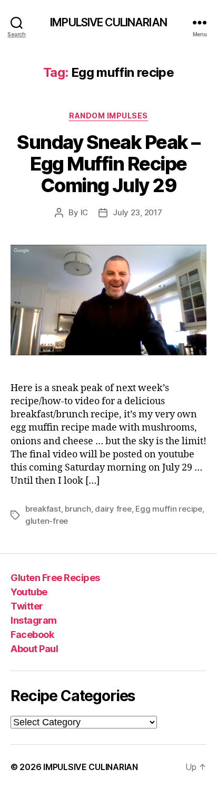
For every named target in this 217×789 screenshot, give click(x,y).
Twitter (27, 606)
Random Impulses (108, 115)
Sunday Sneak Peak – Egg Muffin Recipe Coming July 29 (108, 164)
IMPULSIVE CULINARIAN (108, 22)
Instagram (34, 620)
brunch (78, 509)
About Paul (34, 648)
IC (84, 212)
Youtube (29, 591)
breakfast (43, 509)
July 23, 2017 (137, 212)
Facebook (32, 634)
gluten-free (46, 521)
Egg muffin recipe (168, 509)
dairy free (113, 509)
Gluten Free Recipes (55, 577)
